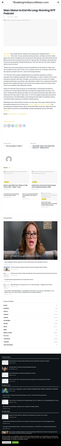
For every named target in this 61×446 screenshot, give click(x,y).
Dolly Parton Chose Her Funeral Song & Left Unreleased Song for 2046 (44, 186)
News (5, 330)
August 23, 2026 (14, 286)
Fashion (6, 314)
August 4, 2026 (14, 275)
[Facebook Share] (5, 125)
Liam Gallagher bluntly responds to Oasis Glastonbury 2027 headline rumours (26, 262)
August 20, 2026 (6, 423)
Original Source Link (9, 121)
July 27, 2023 (12, 381)
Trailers (6, 342)
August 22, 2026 (8, 258)
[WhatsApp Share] (16, 125)
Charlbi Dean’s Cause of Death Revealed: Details (22, 367)
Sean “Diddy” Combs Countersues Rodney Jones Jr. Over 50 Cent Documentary (25, 395)
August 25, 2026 (7, 197)
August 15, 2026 (8, 294)
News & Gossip (8, 333)
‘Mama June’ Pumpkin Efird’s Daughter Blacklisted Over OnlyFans (23, 256)
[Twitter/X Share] (8, 125)
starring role (31, 104)
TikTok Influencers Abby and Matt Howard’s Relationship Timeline (29, 267)
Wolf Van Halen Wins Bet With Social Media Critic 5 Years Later (30, 195)
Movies (6, 323)
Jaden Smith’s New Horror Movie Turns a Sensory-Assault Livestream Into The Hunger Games (28, 421)
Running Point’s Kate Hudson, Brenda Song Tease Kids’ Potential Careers (29, 361)
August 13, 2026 (6, 397)
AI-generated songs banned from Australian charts (11, 194)
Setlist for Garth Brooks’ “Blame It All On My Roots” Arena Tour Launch (28, 415)
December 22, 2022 (14, 369)
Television (7, 339)
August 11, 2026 (13, 402)
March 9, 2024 (13, 375)
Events (6, 311)
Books (5, 305)
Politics (6, 336)
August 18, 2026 (14, 269)
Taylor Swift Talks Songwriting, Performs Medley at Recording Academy (49, 203)
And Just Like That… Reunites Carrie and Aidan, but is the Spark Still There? (29, 379)
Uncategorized (8, 345)
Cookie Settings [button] (6, 442)
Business (6, 308)
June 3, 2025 (10, 17)
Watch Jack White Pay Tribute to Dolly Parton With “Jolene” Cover (16, 186)
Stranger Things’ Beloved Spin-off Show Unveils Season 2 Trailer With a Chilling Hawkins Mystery (29, 426)
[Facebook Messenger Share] (24, 125)
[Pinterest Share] (20, 125)
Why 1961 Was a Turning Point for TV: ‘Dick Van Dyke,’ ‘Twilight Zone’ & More (31, 284)
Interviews (7, 320)
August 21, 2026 (6, 408)
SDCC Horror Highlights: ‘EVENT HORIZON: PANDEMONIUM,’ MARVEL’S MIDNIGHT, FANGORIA (33, 389)
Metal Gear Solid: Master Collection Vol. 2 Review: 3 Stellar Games (21, 406)
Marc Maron (7, 54)
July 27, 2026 (12, 391)
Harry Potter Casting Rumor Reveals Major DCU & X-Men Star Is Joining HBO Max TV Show (34, 400)
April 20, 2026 (12, 363)
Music (16, 17)
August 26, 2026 (7, 189)
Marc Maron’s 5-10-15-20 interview (17, 114)
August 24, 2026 (8, 264)
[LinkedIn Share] (12, 125)
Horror (6, 317)
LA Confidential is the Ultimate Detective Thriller (22, 373)
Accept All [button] (15, 442)
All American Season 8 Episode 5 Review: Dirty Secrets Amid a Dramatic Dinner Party (34, 273)
